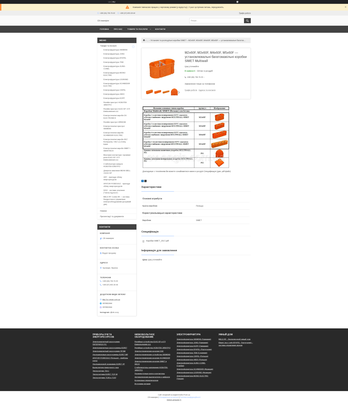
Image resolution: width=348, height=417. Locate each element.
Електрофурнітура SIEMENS (115, 50)
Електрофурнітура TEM (113, 62)
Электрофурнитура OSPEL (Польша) (192, 356)
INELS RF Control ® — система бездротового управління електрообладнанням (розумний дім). (117, 200)
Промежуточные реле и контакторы (150, 374)
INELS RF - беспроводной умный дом (234, 339)
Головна (104, 29)
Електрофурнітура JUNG (114, 54)
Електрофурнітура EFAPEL (114, 58)
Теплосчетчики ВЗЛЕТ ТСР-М (105, 374)
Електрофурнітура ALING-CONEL (114, 67)
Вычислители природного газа (106, 367)
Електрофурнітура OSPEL (114, 90)
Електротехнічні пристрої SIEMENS (114, 127)
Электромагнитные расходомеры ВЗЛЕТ (110, 348)
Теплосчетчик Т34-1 (101, 371)
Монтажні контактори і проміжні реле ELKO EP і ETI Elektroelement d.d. (116, 157)
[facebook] (142, 181)
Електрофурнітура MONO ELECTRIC (114, 74)
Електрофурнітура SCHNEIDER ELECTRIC (116, 84)
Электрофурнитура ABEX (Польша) (192, 360)
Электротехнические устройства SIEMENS (152, 355)
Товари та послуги (137, 29)
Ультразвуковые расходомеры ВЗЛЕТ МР (110, 355)
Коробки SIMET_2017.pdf (157, 241)
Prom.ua (187, 395)
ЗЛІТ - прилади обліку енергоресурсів (112, 178)
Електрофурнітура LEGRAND (115, 79)
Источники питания (142, 384)
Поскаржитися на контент (169, 397)
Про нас (118, 29)
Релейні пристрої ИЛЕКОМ (114, 122)
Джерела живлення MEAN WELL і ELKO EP (116, 172)
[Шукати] (247, 20)
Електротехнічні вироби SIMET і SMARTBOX (116, 149)
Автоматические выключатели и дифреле (152, 377)
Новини (103, 211)
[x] (145, 181)
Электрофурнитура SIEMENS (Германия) (194, 339)
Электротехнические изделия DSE (149, 351)
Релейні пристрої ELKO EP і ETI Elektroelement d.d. (116, 110)
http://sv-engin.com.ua (111, 300)
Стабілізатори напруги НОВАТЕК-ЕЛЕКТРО (113, 165)
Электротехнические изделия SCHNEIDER (152, 358)
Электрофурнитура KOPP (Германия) (192, 346)
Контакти (160, 29)
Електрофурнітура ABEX (114, 94)
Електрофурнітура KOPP (114, 98)
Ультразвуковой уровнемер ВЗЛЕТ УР (109, 364)
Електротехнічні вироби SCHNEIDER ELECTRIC (113, 134)
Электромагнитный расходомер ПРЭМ (109, 351)
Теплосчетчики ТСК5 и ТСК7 (104, 378)
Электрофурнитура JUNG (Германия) (192, 343)
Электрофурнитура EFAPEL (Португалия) (194, 349)
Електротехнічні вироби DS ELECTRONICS (115, 116)
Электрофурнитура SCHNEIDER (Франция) (195, 369)
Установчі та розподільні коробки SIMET (168, 40)
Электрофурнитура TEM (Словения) (192, 353)
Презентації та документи (112, 216)
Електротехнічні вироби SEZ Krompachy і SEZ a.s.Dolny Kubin (115, 141)
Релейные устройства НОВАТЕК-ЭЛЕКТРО (152, 348)
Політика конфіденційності (190, 397)
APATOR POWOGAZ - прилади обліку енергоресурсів (116, 185)
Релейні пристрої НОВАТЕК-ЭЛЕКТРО (115, 103)
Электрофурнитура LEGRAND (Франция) (194, 372)
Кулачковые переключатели (146, 380)
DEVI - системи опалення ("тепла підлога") (114, 191)
